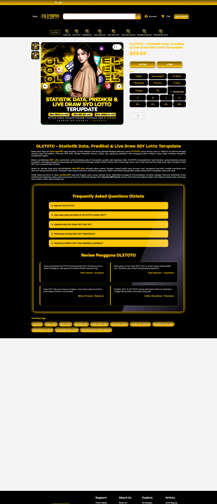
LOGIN (170, 64)
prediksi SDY (65, 175)
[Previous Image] (45, 86)
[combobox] (99, 16)
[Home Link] (50, 16)
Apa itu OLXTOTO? (64, 205)
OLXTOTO (135, 151)
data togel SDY (56, 151)
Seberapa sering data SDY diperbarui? (74, 234)
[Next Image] (118, 86)
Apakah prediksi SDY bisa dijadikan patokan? (78, 243)
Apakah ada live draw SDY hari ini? (73, 224)
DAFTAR (142, 64)
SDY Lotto (54, 160)
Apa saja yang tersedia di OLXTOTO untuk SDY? (80, 215)
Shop (35, 16)
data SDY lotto (78, 168)
